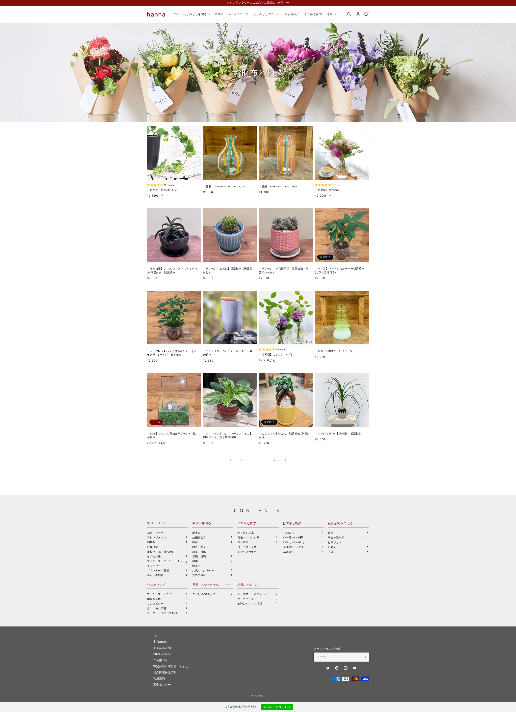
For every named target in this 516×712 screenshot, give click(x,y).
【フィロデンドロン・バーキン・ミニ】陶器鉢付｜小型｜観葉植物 (228, 435)
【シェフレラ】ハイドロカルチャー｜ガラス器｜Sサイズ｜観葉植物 (172, 352)
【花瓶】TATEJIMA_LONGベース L (279, 186)
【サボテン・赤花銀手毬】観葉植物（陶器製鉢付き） (283, 270)
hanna (262, 695)
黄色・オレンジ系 (248, 537)
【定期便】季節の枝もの (162, 190)
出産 (195, 542)
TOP (155, 635)
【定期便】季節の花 (327, 190)
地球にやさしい (248, 585)
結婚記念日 (199, 537)
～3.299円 (288, 533)
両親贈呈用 (154, 599)
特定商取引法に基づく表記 (170, 666)
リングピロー (155, 603)
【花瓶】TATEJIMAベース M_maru (223, 186)
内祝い (196, 566)
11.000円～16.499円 (294, 547)
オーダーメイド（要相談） (163, 613)
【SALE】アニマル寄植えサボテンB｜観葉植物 (171, 435)
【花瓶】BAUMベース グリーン (334, 351)
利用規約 (159, 678)
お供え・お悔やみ (203, 570)
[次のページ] (285, 460)
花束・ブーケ (155, 533)
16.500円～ (289, 551)
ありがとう (334, 542)
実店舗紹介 (160, 642)
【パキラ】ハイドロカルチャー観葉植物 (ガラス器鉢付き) (339, 270)
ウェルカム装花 (156, 608)
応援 (330, 551)
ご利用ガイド (162, 660)
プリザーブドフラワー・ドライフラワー (165, 563)
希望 (330, 533)
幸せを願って (336, 537)
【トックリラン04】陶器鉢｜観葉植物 (338, 433)
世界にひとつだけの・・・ (211, 585)
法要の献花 (199, 575)
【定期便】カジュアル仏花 (275, 354)
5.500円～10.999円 (293, 542)
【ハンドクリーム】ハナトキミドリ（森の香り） (228, 352)
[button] (349, 14)
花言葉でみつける (340, 523)
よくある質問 (162, 648)
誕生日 (196, 533)
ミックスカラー (247, 551)
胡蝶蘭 (151, 542)
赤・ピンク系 (245, 533)
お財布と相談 (292, 523)
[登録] (364, 656)
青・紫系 (242, 542)
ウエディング (156, 585)
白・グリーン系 (247, 547)
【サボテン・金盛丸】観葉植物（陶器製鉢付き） (228, 270)
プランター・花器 (158, 570)
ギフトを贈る (201, 523)
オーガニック (245, 599)
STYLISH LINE (156, 523)
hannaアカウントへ (277, 707)
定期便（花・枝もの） (161, 551)
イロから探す (246, 523)
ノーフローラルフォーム (252, 594)
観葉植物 (152, 547)
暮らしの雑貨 (155, 575)
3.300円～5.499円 (293, 537)
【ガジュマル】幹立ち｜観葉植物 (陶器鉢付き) (284, 435)
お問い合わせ (162, 654)
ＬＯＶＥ (333, 547)
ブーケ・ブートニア (159, 594)
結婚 (195, 561)
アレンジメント (156, 537)
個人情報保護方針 (165, 672)
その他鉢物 (154, 556)
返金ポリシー (162, 684)
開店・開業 (199, 547)
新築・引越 (199, 551)
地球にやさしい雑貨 (249, 603)
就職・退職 (199, 556)
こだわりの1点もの (203, 594)
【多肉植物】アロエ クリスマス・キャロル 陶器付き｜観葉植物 (172, 270)
